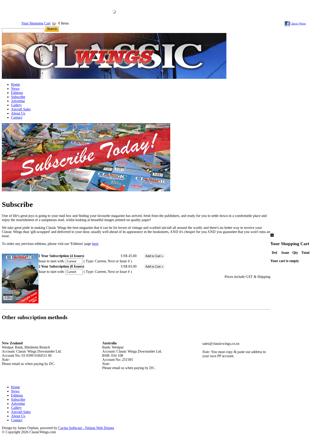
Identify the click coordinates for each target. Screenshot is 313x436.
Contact (16, 117)
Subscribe (18, 97)
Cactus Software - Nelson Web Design (86, 428)
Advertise (18, 101)
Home (15, 84)
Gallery (16, 105)
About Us (18, 113)
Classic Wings (298, 23)
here (95, 244)
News (15, 88)
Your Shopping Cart (35, 23)
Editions (17, 93)
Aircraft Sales (21, 109)
